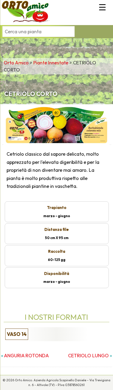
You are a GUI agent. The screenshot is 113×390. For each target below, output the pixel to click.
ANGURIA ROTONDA (26, 356)
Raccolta (56, 251)
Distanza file (56, 229)
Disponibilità (56, 273)
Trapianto (56, 207)
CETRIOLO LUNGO (88, 356)
